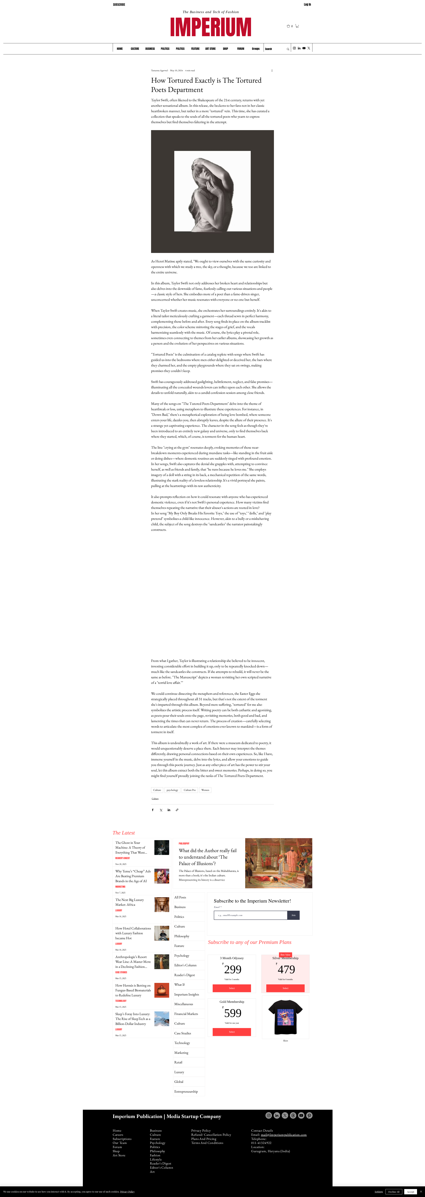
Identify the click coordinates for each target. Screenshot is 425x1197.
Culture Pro (190, 790)
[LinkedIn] (299, 48)
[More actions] (272, 70)
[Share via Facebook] (152, 809)
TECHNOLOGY (120, 1000)
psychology (172, 790)
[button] (291, 26)
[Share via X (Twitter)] (160, 809)
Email (217, 907)
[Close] (421, 1191)
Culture (157, 790)
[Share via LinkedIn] (168, 809)
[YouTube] (304, 48)
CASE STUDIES (121, 972)
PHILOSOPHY (184, 843)
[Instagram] (294, 48)
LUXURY (118, 910)
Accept (410, 1191)
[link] (297, 26)
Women (205, 790)
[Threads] (293, 1115)
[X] (309, 48)
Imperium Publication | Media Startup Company (167, 1116)
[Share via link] (177, 809)
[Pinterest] (309, 1115)
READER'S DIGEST (122, 858)
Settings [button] (379, 1191)
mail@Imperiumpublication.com (284, 1134)
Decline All (393, 1191)
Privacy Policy (127, 1191)
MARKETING (120, 886)
